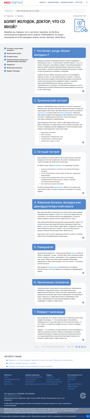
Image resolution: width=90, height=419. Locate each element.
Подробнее (80, 416)
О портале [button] (78, 2)
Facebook (71, 379)
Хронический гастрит (14, 53)
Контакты (8, 384)
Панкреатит (11, 64)
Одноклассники (74, 384)
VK (68, 382)
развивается (58, 165)
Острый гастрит (12, 56)
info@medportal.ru (12, 396)
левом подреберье (66, 113)
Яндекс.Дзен (72, 387)
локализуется (42, 113)
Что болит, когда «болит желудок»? (15, 49)
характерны (54, 267)
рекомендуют (58, 187)
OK (88, 416)
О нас (6, 377)
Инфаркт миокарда (13, 71)
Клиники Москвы (66, 2)
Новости (42, 2)
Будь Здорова (52, 384)
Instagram (71, 377)
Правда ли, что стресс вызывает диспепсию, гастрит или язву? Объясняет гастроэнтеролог (40, 360)
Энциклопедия (53, 2)
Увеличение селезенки (14, 68)
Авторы (7, 382)
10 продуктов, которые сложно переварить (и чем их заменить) (30, 366)
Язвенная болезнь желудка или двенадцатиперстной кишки (17, 60)
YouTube (71, 389)
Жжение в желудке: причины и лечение (22, 363)
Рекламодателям (12, 379)
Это (53, 320)
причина (74, 253)
